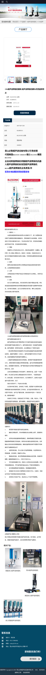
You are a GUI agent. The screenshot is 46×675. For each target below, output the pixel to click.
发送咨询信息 (24, 113)
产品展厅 (23, 22)
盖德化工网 (18, 672)
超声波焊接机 (31, 22)
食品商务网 (26, 672)
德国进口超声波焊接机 (12, 571)
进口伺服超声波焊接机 (12, 620)
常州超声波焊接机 (32, 570)
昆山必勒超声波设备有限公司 (25, 670)
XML (36, 670)
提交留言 (33, 659)
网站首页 (16, 22)
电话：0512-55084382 (12, 640)
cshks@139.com (14, 643)
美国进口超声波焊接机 (32, 595)
